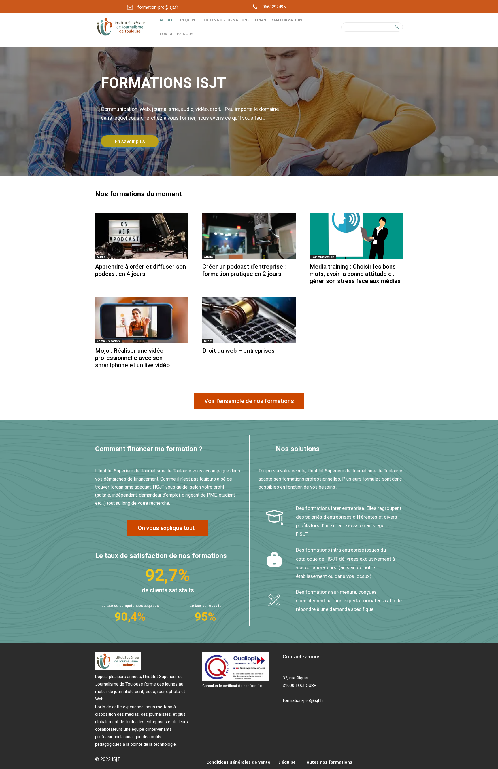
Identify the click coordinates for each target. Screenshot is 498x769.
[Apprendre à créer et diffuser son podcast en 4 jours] (141, 236)
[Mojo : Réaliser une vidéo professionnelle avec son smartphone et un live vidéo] (141, 320)
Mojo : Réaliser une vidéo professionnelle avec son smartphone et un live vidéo (132, 358)
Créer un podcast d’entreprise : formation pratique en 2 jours (244, 270)
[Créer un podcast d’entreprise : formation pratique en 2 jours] (249, 236)
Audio (101, 257)
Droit (208, 341)
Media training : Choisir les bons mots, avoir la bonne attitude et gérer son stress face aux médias (355, 273)
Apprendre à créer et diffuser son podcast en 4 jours (140, 270)
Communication (322, 257)
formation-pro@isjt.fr (157, 7)
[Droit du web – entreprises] (249, 320)
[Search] (397, 27)
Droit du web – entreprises (238, 350)
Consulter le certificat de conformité (232, 685)
